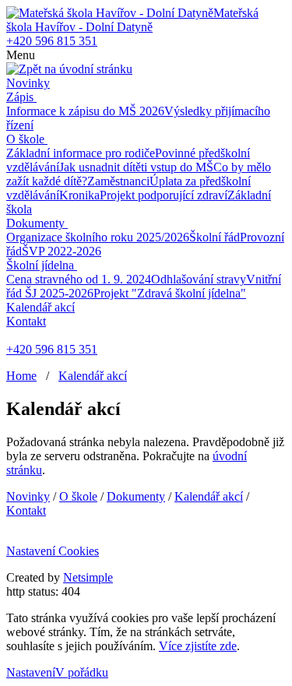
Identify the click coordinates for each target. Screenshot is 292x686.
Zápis (19, 97)
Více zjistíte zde (198, 646)
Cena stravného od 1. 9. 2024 (78, 279)
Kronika (79, 195)
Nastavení (30, 672)
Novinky (28, 83)
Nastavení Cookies (52, 551)
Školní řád (214, 237)
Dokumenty (35, 223)
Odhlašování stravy (198, 279)
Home (21, 375)
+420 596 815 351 (51, 40)
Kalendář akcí (40, 307)
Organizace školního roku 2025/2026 (97, 237)
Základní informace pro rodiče (80, 153)
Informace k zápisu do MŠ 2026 (85, 111)
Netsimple (88, 577)
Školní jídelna (40, 265)
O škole (25, 139)
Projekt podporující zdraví (163, 195)
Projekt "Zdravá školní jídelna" (169, 293)
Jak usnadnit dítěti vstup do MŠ (136, 167)
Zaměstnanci (118, 181)
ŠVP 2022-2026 (61, 251)
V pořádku (81, 672)
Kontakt (26, 321)
